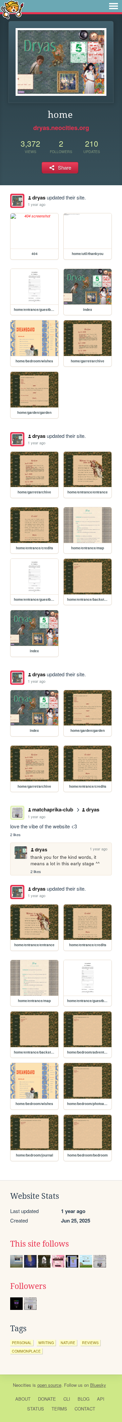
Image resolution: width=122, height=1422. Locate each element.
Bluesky (98, 1385)
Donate (47, 1399)
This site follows (39, 1243)
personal (22, 1342)
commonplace (26, 1351)
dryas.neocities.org (61, 127)
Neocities (22, 1385)
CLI (66, 1399)
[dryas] (17, 201)
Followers (28, 1286)
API (100, 1399)
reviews (90, 1342)
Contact (85, 1408)
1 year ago (36, 204)
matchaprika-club (52, 809)
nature (68, 1342)
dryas (38, 197)
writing (46, 1342)
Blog (83, 1399)
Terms (59, 1408)
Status (35, 1408)
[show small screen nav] (113, 6)
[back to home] (12, 9)
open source (49, 1385)
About (22, 1399)
